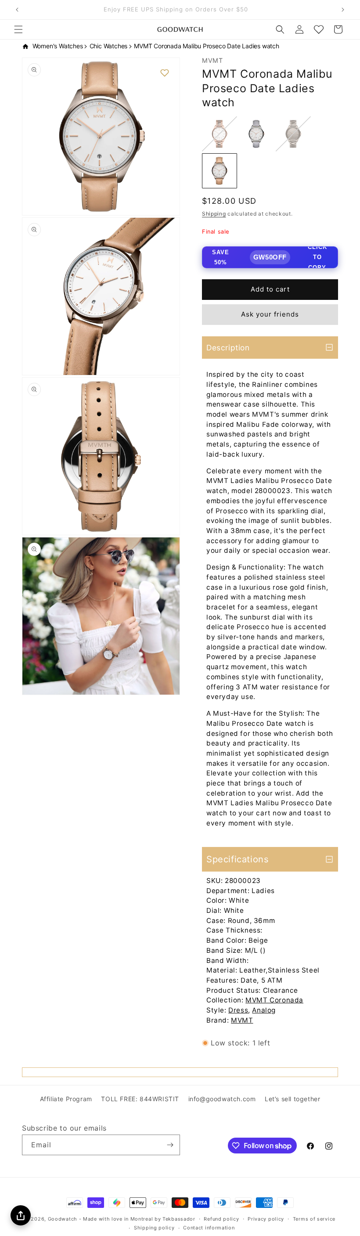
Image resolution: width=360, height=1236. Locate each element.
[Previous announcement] (17, 9)
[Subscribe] (170, 1145)
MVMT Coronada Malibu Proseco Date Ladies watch (206, 46)
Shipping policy (154, 1228)
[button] (18, 29)
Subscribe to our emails (64, 1128)
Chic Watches (108, 46)
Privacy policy (266, 1219)
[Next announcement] (343, 9)
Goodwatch (62, 1219)
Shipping (214, 213)
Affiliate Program (66, 1099)
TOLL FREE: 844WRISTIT (140, 1099)
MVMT (212, 60)
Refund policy (221, 1219)
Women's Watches (57, 46)
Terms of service (314, 1219)
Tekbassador (178, 1219)
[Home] (26, 46)
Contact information (208, 1228)
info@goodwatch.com (222, 1099)
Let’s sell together (292, 1099)
